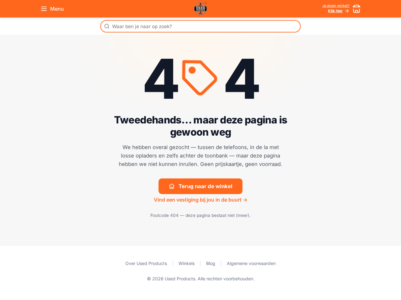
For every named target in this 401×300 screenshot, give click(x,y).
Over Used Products (146, 263)
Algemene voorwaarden (251, 263)
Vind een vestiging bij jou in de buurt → (200, 200)
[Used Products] (200, 8)
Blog (210, 263)
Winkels (187, 263)
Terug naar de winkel (205, 186)
